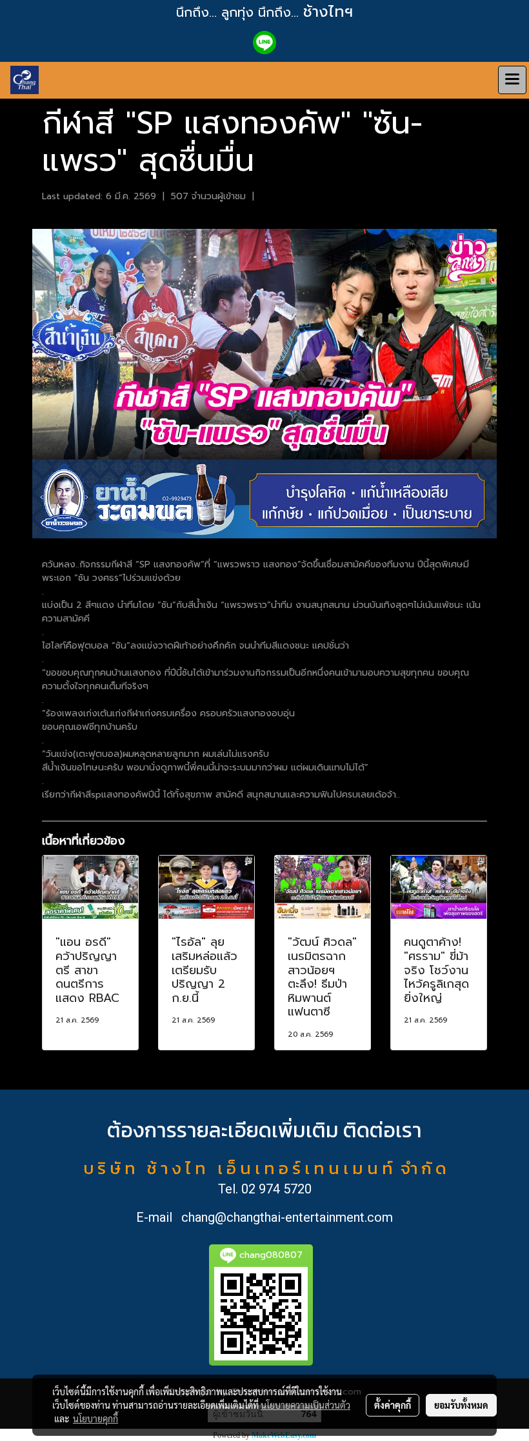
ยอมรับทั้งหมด (461, 1405)
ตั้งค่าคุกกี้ (392, 1405)
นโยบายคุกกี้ (95, 1418)
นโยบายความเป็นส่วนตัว (305, 1405)
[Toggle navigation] (512, 80)
